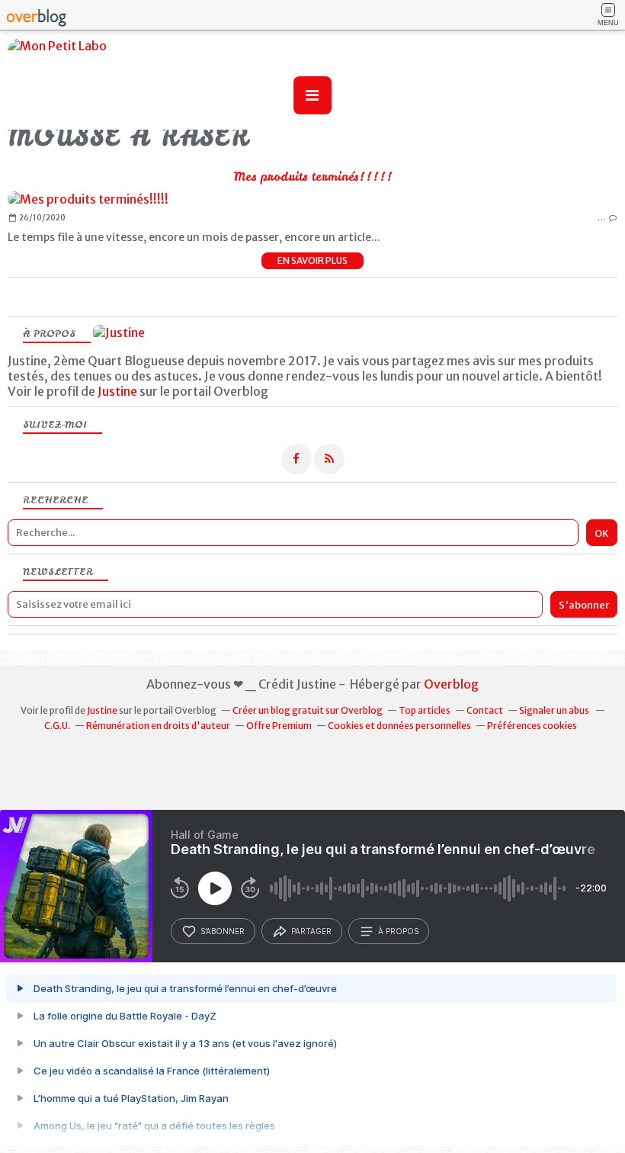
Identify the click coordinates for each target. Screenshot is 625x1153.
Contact (484, 710)
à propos (398, 931)
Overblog (451, 684)
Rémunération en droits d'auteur (158, 725)
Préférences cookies (532, 725)
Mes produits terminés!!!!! (313, 176)
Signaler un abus (555, 710)
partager (311, 931)
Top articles (424, 710)
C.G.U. (57, 725)
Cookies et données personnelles (399, 725)
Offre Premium (279, 725)
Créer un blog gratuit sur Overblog (307, 710)
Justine (117, 391)
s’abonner (222, 931)
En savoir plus (312, 260)
